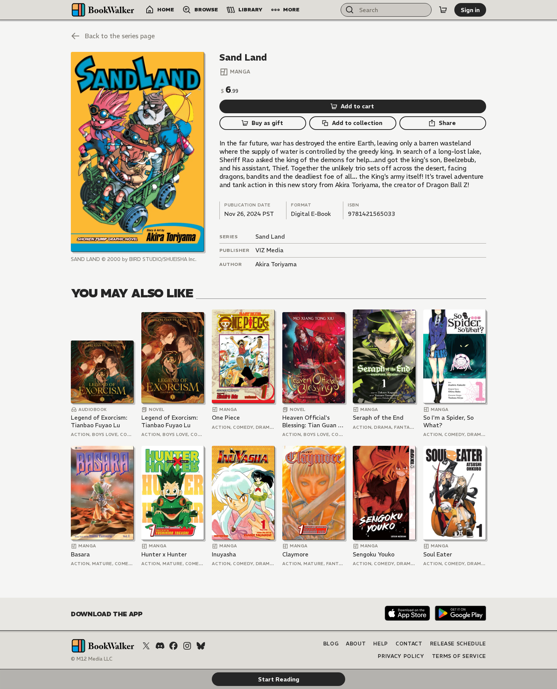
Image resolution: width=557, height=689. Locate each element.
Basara (80, 554)
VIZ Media (269, 250)
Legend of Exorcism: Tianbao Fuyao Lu (99, 421)
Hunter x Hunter (164, 554)
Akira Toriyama (276, 264)
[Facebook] (173, 645)
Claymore (295, 554)
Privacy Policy (401, 656)
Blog (331, 643)
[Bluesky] (200, 645)
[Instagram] (187, 645)
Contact (409, 643)
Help (380, 643)
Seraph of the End (378, 417)
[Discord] (159, 645)
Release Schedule (458, 643)
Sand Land (270, 236)
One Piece (226, 417)
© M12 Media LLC (92, 658)
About (356, 643)
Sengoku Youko (373, 554)
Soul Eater (437, 554)
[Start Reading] (137, 152)
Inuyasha (224, 554)
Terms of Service (459, 656)
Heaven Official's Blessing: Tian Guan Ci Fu (312, 421)
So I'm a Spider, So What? (448, 421)
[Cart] (443, 10)
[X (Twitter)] (146, 645)
